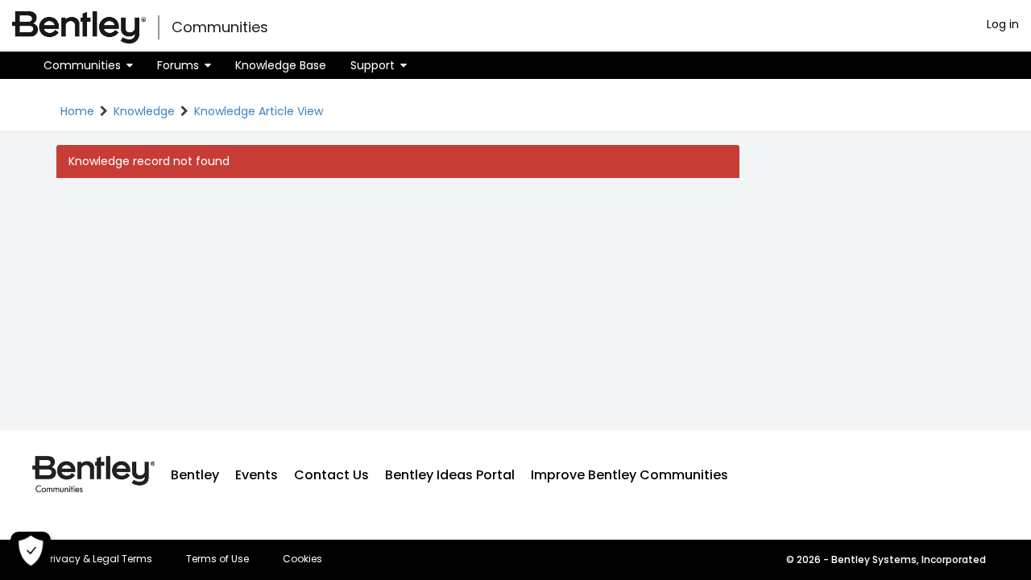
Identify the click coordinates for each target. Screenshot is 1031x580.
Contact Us (331, 475)
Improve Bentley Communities (629, 475)
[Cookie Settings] (30, 552)
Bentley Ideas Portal (450, 475)
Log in (1003, 24)
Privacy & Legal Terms (98, 559)
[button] (88, 65)
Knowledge (144, 111)
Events (256, 475)
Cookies (302, 559)
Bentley (195, 475)
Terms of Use (217, 559)
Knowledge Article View (258, 111)
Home (77, 111)
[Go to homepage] (79, 27)
